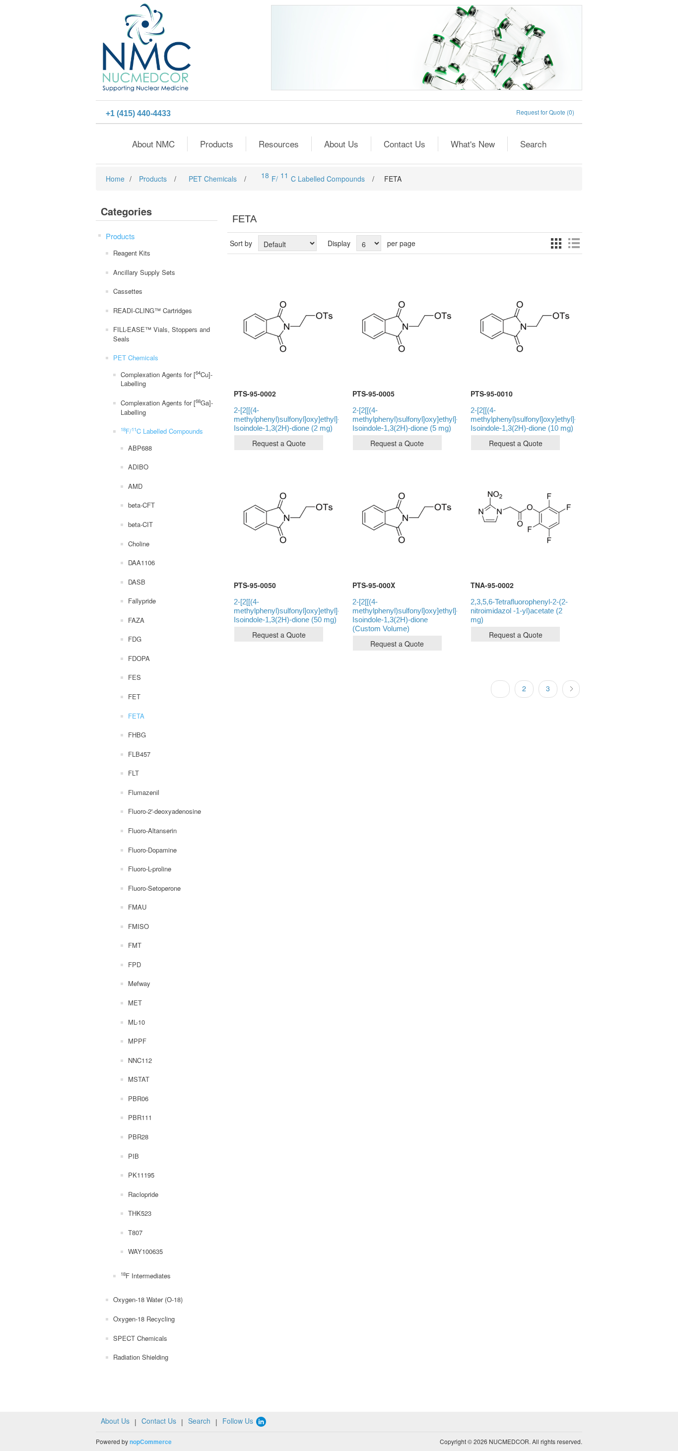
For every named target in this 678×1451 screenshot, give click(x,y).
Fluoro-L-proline (149, 868)
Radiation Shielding (140, 1357)
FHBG (137, 734)
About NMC (153, 143)
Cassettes (127, 291)
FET (134, 696)
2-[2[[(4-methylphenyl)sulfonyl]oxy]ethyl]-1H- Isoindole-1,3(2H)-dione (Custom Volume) (404, 615)
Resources (279, 143)
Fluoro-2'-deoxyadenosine (164, 811)
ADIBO (138, 466)
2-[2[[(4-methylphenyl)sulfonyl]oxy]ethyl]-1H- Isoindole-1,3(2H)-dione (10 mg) (523, 419)
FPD (134, 964)
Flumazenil (143, 792)
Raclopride (143, 1194)
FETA (136, 716)
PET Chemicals (135, 357)
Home (115, 179)
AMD (135, 486)
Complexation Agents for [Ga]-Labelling (167, 406)
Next (571, 689)
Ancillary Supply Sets (144, 272)
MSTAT (138, 1079)
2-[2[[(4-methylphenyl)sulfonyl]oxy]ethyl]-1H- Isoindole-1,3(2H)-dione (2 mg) (286, 419)
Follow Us (238, 1421)
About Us (341, 143)
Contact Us (404, 143)
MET (135, 1002)
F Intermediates (146, 1275)
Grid (556, 243)
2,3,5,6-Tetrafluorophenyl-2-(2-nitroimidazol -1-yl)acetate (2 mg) (519, 610)
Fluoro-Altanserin (152, 830)
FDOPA (139, 658)
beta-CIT (140, 524)
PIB (133, 1156)
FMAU (137, 907)
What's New (473, 143)
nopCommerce (151, 1441)
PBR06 (138, 1098)
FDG (134, 639)
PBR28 (138, 1136)
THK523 (139, 1213)
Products (216, 143)
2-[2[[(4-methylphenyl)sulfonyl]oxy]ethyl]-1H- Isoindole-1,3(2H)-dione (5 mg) (404, 419)
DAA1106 (141, 562)
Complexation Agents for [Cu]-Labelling (166, 378)
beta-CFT (141, 505)
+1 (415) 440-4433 (138, 113)
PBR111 (140, 1117)
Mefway (139, 983)
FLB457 (139, 754)
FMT (134, 945)
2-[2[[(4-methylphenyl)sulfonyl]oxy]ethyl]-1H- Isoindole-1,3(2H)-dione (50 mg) (286, 610)
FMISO (138, 926)
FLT (133, 773)
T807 (135, 1232)
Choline (138, 543)
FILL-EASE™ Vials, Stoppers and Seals (161, 334)
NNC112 (140, 1060)
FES (134, 677)
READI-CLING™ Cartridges (152, 310)
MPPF (137, 1041)
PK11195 (141, 1175)
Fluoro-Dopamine (152, 850)
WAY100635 (145, 1251)
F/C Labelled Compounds (162, 431)
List (574, 243)
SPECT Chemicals (140, 1338)
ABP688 (140, 448)
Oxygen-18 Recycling (144, 1318)
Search (533, 143)
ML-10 (136, 1022)
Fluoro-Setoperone (154, 888)
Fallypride (142, 600)
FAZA (136, 620)
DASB (136, 582)
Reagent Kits (131, 253)
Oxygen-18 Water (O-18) (148, 1299)
